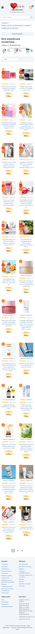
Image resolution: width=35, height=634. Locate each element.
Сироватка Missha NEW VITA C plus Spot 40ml (9, 406)
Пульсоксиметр (6, 571)
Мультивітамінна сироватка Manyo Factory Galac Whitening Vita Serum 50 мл (26, 243)
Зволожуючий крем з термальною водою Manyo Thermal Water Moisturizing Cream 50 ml (26, 489)
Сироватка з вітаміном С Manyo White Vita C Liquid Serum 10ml (9, 446)
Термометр (5, 569)
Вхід (2, 599)
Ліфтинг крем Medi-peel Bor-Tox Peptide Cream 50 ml (26, 88)
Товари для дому (6, 586)
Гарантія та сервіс (24, 583)
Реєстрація (4, 602)
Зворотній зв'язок (24, 619)
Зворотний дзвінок (7, 606)
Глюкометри (5, 578)
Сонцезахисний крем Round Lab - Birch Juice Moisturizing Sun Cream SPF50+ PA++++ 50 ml (9, 489)
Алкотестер (5, 593)
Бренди (21, 579)
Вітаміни (4, 584)
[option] (17, 51)
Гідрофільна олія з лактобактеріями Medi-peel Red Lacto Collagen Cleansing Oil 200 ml (26, 126)
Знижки (21, 581)
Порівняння (5, 604)
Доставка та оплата (25, 566)
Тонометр (4, 564)
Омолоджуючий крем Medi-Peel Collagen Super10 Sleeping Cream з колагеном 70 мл (26, 203)
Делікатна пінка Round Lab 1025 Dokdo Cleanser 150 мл (26, 365)
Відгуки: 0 (13, 84)
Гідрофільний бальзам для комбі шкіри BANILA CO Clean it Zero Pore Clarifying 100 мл (26, 448)
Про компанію (23, 564)
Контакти (22, 586)
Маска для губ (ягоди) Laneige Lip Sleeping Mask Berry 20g (9, 88)
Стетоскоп (4, 573)
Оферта (21, 569)
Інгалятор (4, 566)
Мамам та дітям (6, 575)
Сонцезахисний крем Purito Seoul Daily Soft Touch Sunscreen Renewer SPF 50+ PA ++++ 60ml (9, 367)
